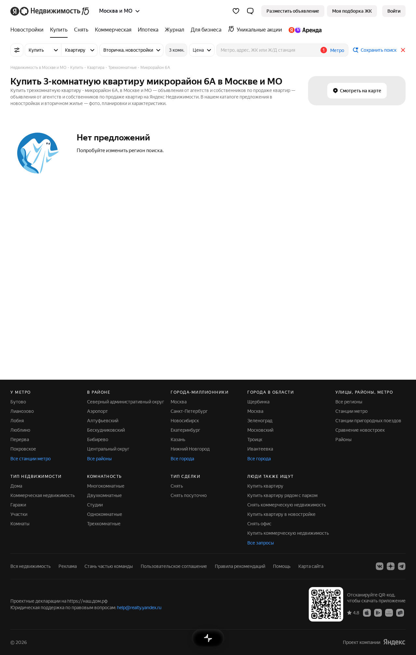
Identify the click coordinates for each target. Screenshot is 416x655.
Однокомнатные (104, 514)
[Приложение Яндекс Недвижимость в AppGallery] (389, 612)
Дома (16, 486)
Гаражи (18, 504)
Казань (178, 439)
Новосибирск (185, 420)
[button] (250, 11)
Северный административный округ (125, 401)
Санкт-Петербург (189, 411)
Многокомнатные (105, 486)
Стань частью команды (108, 566)
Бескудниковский (106, 430)
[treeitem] (28, 30)
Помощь (282, 566)
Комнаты (20, 523)
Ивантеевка (260, 449)
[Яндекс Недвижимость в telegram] (402, 566)
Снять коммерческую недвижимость (286, 504)
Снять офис (259, 523)
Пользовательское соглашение (174, 566)
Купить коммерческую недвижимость (288, 533)
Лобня (17, 420)
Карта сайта (310, 566)
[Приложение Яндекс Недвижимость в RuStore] (400, 612)
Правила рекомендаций (240, 566)
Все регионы (348, 401)
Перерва (19, 439)
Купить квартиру (265, 486)
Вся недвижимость (30, 566)
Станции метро (351, 411)
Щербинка (258, 401)
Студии (95, 504)
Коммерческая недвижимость (42, 495)
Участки (18, 514)
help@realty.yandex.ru (139, 607)
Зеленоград (259, 420)
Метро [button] (337, 50)
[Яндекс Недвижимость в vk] (380, 566)
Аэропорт (97, 411)
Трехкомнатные (104, 523)
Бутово (18, 401)
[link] (394, 11)
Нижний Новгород (190, 449)
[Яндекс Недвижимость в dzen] (391, 566)
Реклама (67, 566)
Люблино (20, 430)
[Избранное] (236, 11)
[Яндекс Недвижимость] (50, 11)
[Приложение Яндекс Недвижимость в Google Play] (378, 612)
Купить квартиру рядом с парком (282, 495)
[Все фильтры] (16, 50)
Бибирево (97, 439)
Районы (343, 439)
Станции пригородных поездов (368, 420)
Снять (177, 486)
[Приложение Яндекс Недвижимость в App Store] (367, 612)
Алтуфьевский (102, 420)
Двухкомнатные (104, 495)
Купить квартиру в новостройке (281, 514)
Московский (260, 430)
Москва (179, 401)
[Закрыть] (403, 50)
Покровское (23, 449)
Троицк (254, 439)
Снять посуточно (189, 495)
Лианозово (22, 411)
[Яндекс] (394, 642)
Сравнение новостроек (360, 430)
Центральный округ (108, 449)
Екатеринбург (185, 430)
